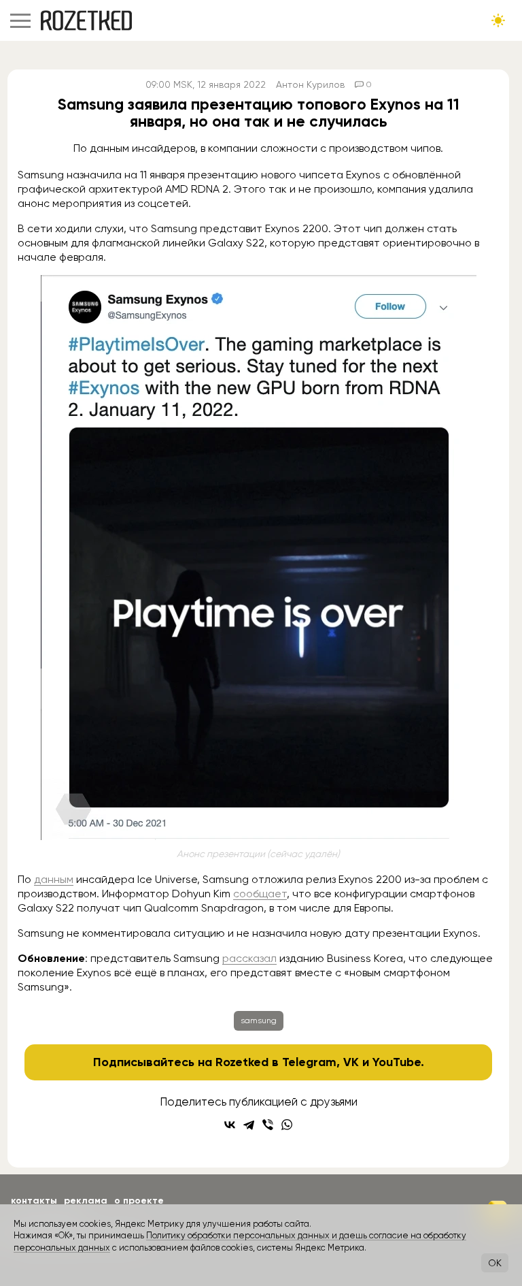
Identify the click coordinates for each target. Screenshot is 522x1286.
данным (53, 879)
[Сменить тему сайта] (498, 20)
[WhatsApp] (287, 1124)
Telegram (309, 1062)
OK (495, 1262)
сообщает (260, 893)
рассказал (249, 958)
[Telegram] (249, 1124)
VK (351, 1062)
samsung (259, 1020)
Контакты (34, 1200)
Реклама (85, 1200)
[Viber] (268, 1124)
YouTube (396, 1062)
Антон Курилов (310, 84)
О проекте (139, 1200)
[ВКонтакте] (230, 1124)
